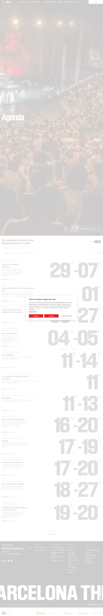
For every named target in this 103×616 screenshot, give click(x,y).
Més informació (33, 311)
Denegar (51, 316)
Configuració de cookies (67, 315)
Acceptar (36, 316)
